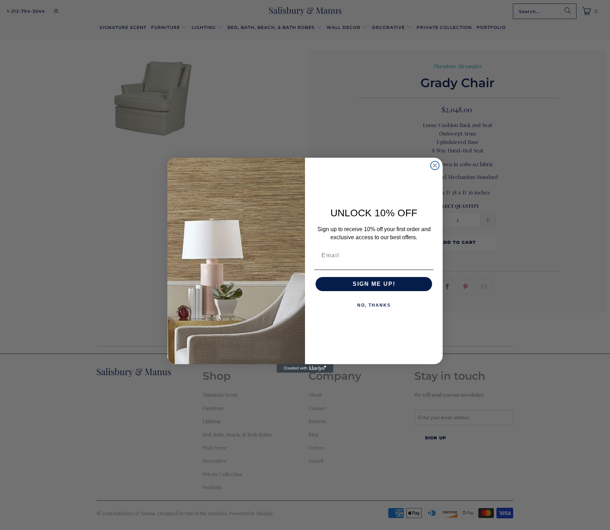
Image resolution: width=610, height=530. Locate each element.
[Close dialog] (435, 165)
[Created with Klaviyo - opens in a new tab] (305, 368)
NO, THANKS (374, 305)
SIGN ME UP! (374, 284)
